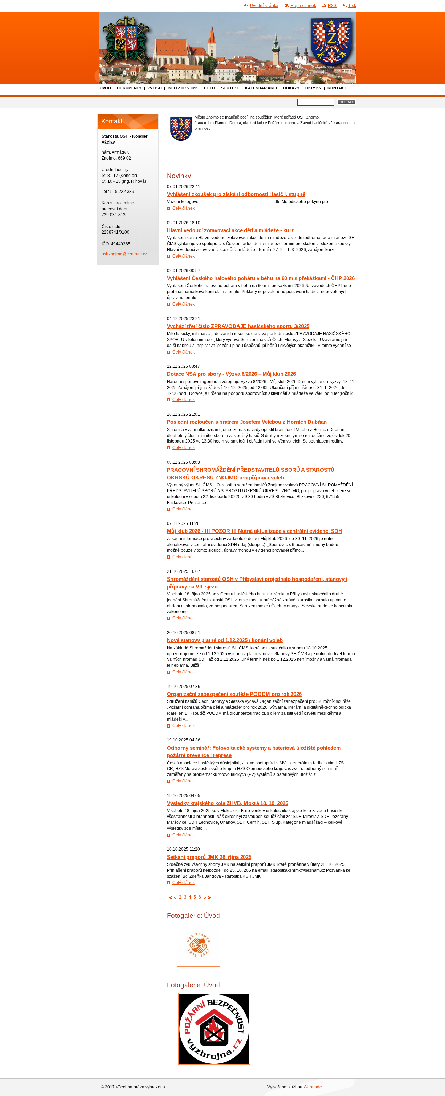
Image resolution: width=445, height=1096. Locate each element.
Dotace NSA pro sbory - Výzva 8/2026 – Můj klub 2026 (231, 374)
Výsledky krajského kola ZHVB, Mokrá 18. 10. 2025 (227, 803)
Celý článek (183, 208)
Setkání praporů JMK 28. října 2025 (209, 857)
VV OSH (154, 88)
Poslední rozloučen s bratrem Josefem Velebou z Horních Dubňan (247, 422)
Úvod (105, 88)
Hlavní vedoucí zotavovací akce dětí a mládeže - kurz (230, 230)
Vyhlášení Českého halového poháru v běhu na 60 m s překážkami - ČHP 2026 (261, 278)
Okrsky (313, 88)
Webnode (313, 1087)
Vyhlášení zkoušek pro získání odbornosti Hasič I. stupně (236, 194)
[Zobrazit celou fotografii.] (198, 945)
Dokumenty (129, 88)
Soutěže (230, 88)
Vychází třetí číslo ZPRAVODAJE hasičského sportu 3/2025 (238, 326)
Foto (209, 88)
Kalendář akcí (261, 88)
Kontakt (336, 88)
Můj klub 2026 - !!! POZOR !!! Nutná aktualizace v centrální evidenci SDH (254, 531)
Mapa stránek (303, 5)
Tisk (352, 5)
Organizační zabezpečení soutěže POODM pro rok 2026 (234, 694)
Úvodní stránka (264, 5)
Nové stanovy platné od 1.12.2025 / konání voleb (225, 640)
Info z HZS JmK (183, 88)
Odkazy (291, 88)
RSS (332, 5)
